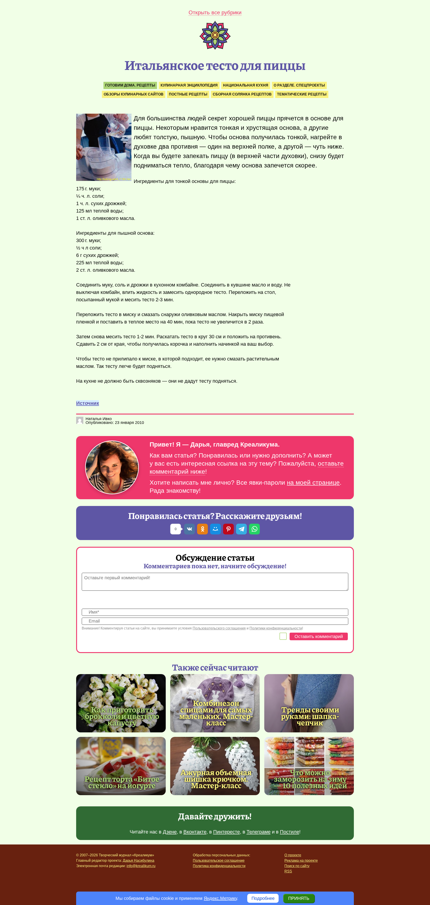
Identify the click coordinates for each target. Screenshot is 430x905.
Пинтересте (226, 832)
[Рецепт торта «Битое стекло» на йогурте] (121, 766)
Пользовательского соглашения (219, 628)
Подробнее (263, 898)
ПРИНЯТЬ (298, 898)
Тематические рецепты (302, 94)
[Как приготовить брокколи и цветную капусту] (121, 703)
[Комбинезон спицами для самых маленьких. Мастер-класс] (216, 712)
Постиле (289, 832)
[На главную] (215, 48)
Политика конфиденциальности (219, 866)
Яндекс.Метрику (220, 898)
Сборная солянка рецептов (242, 94)
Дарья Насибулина (138, 860)
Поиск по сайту (297, 866)
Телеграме (259, 832)
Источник (87, 403)
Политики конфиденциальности (275, 628)
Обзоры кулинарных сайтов (133, 94)
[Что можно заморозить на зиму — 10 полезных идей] (309, 766)
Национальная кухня (245, 85)
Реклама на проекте (301, 860)
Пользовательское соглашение (219, 860)
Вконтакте (194, 832)
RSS (288, 871)
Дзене (170, 832)
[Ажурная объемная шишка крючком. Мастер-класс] (215, 766)
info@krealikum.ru (141, 866)
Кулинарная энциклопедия (189, 85)
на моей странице (313, 482)
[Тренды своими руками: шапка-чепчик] (309, 703)
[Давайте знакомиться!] (112, 468)
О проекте (292, 855)
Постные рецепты (188, 94)
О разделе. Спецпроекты (299, 85)
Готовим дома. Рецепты (130, 85)
